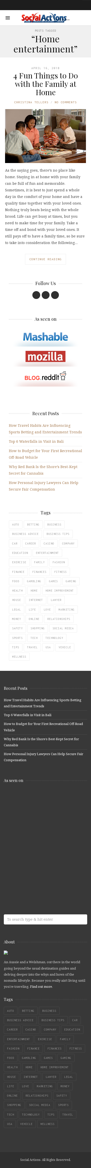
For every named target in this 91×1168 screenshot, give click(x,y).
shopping (38, 628)
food (15, 581)
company (68, 543)
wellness (19, 656)
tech (34, 637)
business (54, 524)
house (16, 599)
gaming (71, 581)
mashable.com (40, 798)
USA (48, 647)
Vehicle (65, 647)
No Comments (66, 102)
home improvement (60, 590)
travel (32, 647)
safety (17, 628)
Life (32, 609)
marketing (67, 609)
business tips (58, 533)
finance (18, 571)
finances (39, 571)
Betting (33, 524)
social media (63, 628)
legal (16, 609)
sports (17, 637)
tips (15, 647)
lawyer (56, 599)
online (34, 618)
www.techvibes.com (40, 858)
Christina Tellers (31, 102)
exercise (19, 562)
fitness (60, 571)
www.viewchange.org (40, 878)
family (39, 562)
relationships (58, 618)
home (34, 590)
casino (49, 543)
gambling (34, 581)
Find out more (41, 986)
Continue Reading (45, 259)
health (17, 590)
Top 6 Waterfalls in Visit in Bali (36, 441)
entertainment (47, 552)
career (30, 543)
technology (54, 637)
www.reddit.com (40, 838)
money (16, 618)
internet (36, 599)
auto (15, 524)
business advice (25, 533)
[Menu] (7, 18)
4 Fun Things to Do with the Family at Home (45, 83)
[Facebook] (36, 295)
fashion (59, 562)
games (53, 581)
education (20, 552)
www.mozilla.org (40, 818)
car (14, 543)
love (47, 609)
